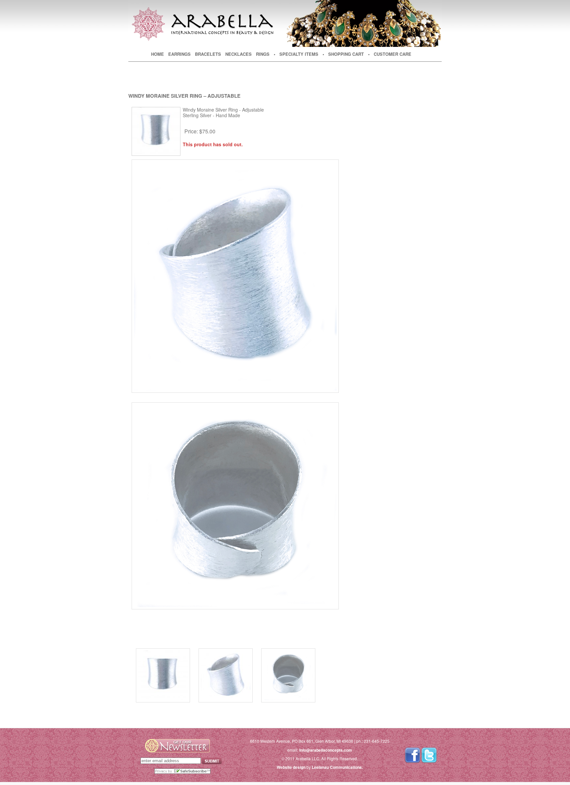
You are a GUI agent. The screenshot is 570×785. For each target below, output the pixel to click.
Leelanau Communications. (337, 767)
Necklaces (238, 54)
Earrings (179, 54)
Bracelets (208, 54)
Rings (262, 54)
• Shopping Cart (343, 54)
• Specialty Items (296, 54)
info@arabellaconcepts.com (325, 750)
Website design (291, 767)
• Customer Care (389, 54)
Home (157, 54)
